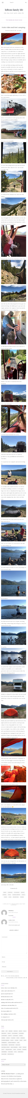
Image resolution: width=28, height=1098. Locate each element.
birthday (4, 1033)
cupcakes (15, 1035)
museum (18, 1044)
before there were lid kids (7, 988)
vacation (4, 1054)
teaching (10, 1051)
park (20, 1047)
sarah (20, 30)
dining (4, 894)
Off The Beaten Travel (7, 1073)
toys (15, 1051)
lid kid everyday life (6, 999)
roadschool (9, 1049)
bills (25, 1031)
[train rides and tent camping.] (13, 39)
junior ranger (12, 1042)
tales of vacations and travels (8, 1008)
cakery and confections (7, 991)
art (6, 1031)
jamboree (4, 1042)
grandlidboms (16, 894)
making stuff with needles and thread (10, 1002)
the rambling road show (14, 20)
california (14, 1033)
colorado (16, 892)
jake (25, 1040)
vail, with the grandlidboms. (10, 975)
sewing (24, 1049)
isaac (5, 897)
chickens (21, 1033)
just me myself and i (6, 993)
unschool (20, 1051)
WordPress (22, 1093)
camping (10, 892)
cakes (9, 1033)
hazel (23, 894)
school (19, 1049)
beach (20, 1031)
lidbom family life (14, 10)
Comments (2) (13, 888)
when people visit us (6, 1020)
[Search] (26, 2)
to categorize (4, 1017)
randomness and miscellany (8, 1005)
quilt (3, 1049)
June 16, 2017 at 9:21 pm (13, 912)
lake (10, 897)
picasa (24, 1047)
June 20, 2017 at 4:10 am (13, 922)
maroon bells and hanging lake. (16, 977)
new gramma (14, 1047)
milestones (4, 1044)
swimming (4, 1051)
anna (5, 892)
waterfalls (11, 1054)
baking (10, 1031)
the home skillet (5, 1011)
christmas (4, 1035)
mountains (15, 897)
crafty (10, 1035)
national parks (5, 1047)
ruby (14, 1049)
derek (22, 892)
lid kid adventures (5, 996)
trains (22, 897)
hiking (16, 1040)
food (9, 894)
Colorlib (13, 1093)
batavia (16, 1031)
